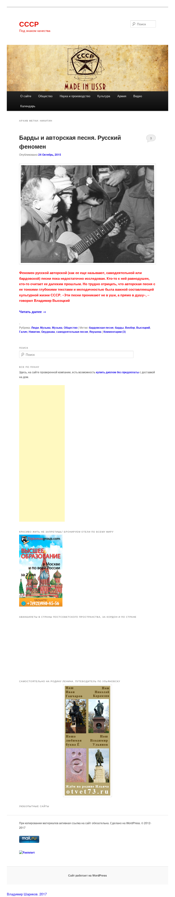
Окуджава (48, 332)
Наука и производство (75, 96)
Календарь (27, 106)
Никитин (34, 332)
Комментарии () (114, 332)
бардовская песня (101, 327)
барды (119, 327)
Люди (35, 327)
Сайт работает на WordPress (87, 875)
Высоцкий (143, 327)
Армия (121, 96)
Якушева (95, 332)
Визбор (130, 327)
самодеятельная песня (72, 332)
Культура (103, 96)
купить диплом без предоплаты (117, 372)
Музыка (45, 327)
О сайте (25, 96)
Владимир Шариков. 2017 (27, 894)
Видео (137, 96)
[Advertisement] (42, 453)
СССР (29, 24)
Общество (45, 96)
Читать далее (32, 311)
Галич (23, 332)
